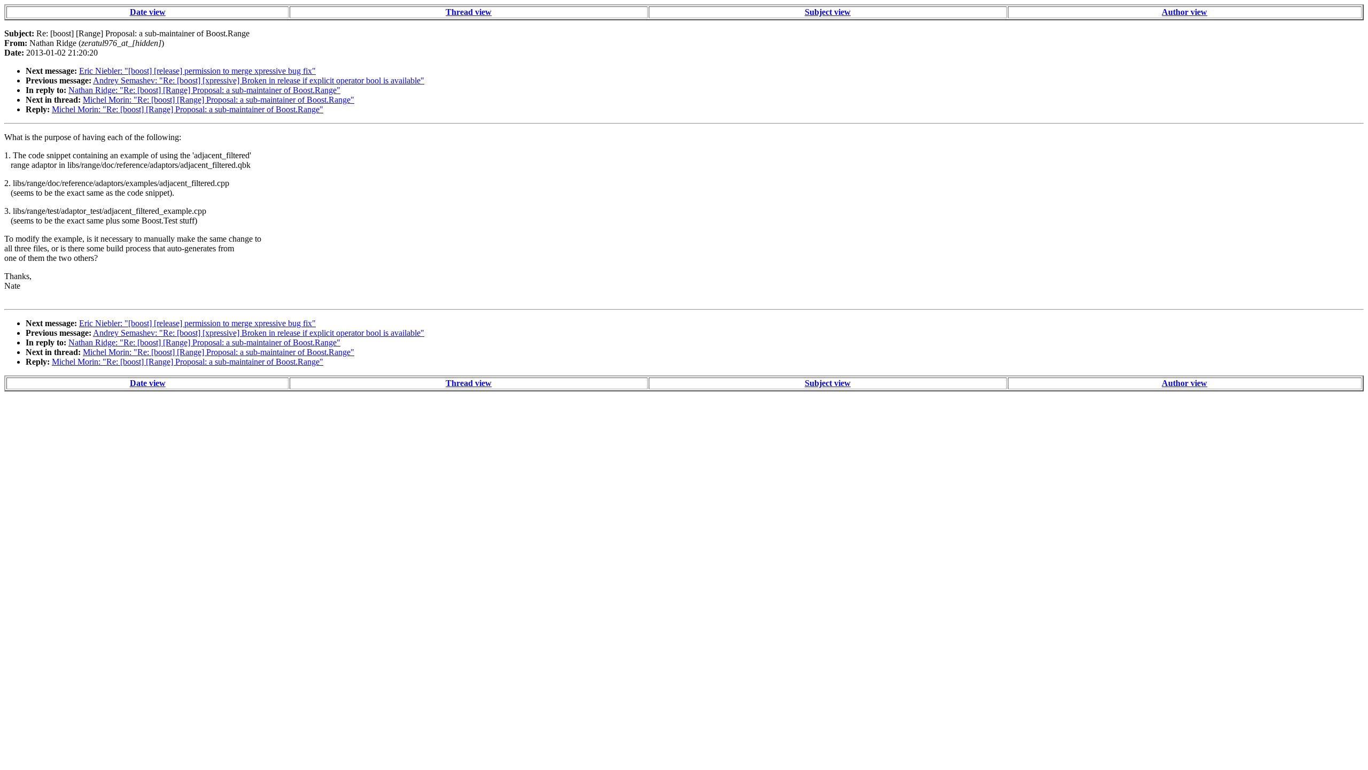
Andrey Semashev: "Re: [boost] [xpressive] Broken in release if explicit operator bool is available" (258, 80)
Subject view (828, 12)
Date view (148, 12)
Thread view (469, 12)
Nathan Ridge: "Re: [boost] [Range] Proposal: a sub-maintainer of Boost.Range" (204, 90)
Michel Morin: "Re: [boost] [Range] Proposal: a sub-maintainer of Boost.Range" (218, 99)
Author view (1184, 12)
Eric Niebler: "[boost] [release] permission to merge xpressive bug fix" (197, 70)
